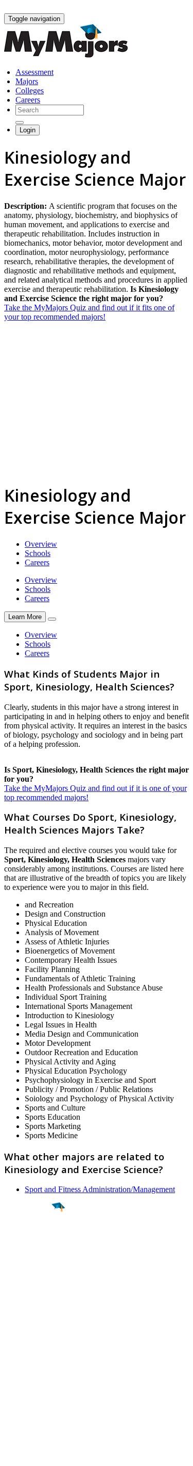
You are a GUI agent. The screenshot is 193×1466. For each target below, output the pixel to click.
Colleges (29, 90)
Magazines (21, 1373)
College (31, 1264)
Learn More (25, 617)
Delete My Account (36, 1382)
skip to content (168, 8)
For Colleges (25, 1364)
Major (28, 1242)
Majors (26, 81)
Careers (27, 99)
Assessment (34, 72)
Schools (37, 553)
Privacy (42, 1453)
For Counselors (29, 1355)
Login (28, 130)
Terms (14, 1453)
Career (30, 1286)
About (16, 1325)
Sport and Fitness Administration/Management (100, 1189)
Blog (12, 1392)
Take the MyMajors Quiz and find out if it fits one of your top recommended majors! (89, 312)
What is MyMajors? (36, 1345)
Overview (41, 544)
